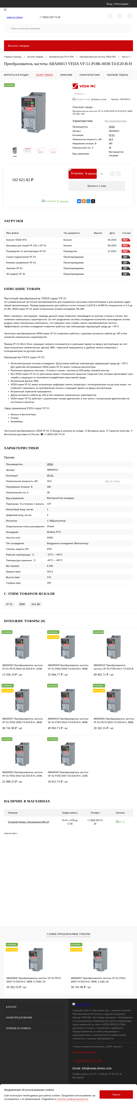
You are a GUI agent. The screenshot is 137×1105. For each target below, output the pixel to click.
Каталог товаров (18, 45)
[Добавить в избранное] (60, 86)
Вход (109, 4)
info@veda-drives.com (97, 1068)
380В (22, 604)
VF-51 (112, 135)
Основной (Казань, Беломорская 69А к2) (28, 822)
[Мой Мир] (88, 201)
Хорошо (116, 1094)
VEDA (112, 127)
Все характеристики (115, 121)
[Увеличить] (34, 112)
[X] (93, 201)
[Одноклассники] (84, 201)
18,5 (111, 139)
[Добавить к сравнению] (60, 94)
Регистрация (121, 4)
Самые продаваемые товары (68, 934)
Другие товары (112, 481)
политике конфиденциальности (72, 1099)
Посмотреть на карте (84, 1052)
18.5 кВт (35, 604)
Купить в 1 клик (97, 185)
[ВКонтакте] (79, 201)
